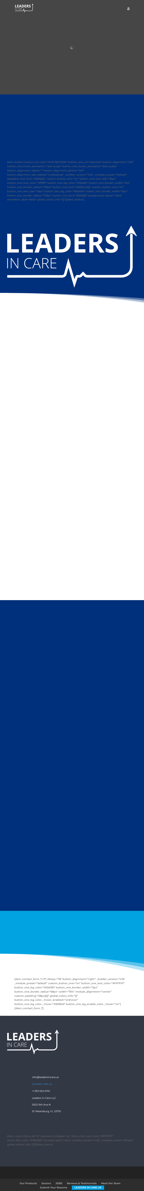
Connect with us (42, 1084)
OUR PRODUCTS (72, 899)
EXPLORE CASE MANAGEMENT (72, 465)
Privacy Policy (66, 1061)
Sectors (46, 1183)
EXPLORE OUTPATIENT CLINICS (72, 565)
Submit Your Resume (53, 1187)
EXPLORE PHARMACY (72, 515)
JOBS (58, 1183)
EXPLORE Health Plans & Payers (72, 415)
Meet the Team (110, 1183)
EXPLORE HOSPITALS (72, 365)
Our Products (28, 1183)
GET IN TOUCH (72, 942)
